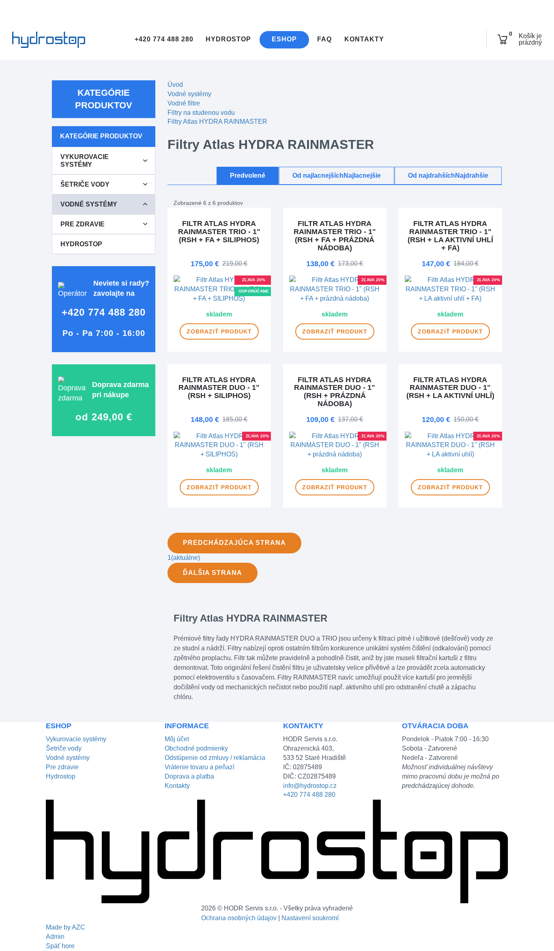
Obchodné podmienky (196, 748)
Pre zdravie (82, 224)
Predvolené (247, 175)
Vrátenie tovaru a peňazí (199, 767)
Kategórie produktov (103, 99)
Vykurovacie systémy (84, 160)
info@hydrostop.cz (310, 785)
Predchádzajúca (234, 542)
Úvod (175, 84)
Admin (55, 936)
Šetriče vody (85, 184)
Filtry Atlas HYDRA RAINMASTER (217, 121)
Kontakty (364, 39)
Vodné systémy (88, 204)
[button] (145, 160)
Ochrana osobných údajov (239, 917)
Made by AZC (65, 927)
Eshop (284, 39)
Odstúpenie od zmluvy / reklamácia (215, 757)
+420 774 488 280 (163, 39)
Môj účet (177, 739)
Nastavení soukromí (310, 917)
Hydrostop (228, 39)
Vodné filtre (183, 103)
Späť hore (60, 945)
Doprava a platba (189, 776)
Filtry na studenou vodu (201, 112)
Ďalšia (212, 572)
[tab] (103, 160)
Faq (324, 39)
